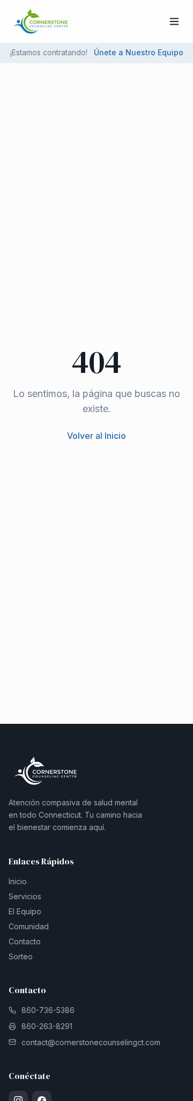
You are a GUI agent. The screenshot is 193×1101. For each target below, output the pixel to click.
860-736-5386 (48, 1010)
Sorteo (21, 956)
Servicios (25, 896)
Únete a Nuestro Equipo (138, 52)
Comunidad (29, 926)
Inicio (18, 881)
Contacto (25, 941)
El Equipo (25, 911)
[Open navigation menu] (174, 21)
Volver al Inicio (96, 435)
